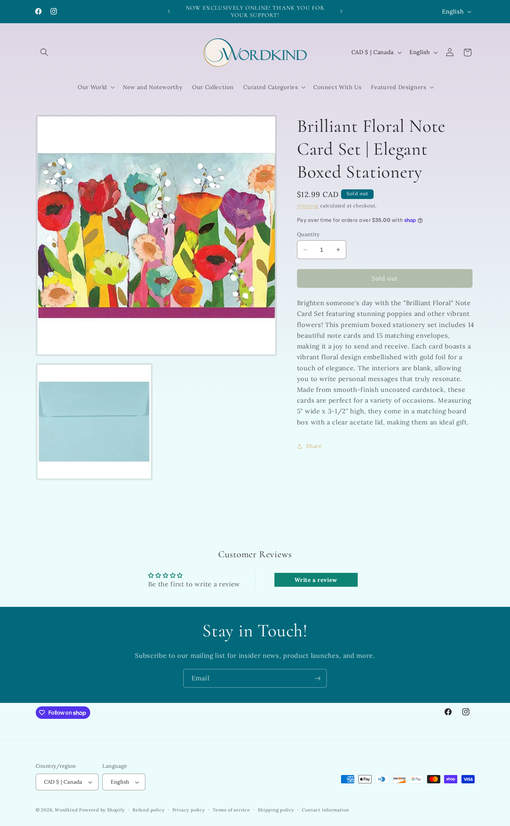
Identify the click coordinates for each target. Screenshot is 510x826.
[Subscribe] (317, 678)
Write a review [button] (316, 579)
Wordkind (67, 809)
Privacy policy (188, 809)
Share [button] (314, 445)
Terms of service (231, 809)
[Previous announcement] (169, 11)
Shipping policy (276, 809)
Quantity (308, 234)
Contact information (325, 809)
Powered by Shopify (102, 809)
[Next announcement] (341, 11)
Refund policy (148, 809)
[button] (44, 52)
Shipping (307, 206)
